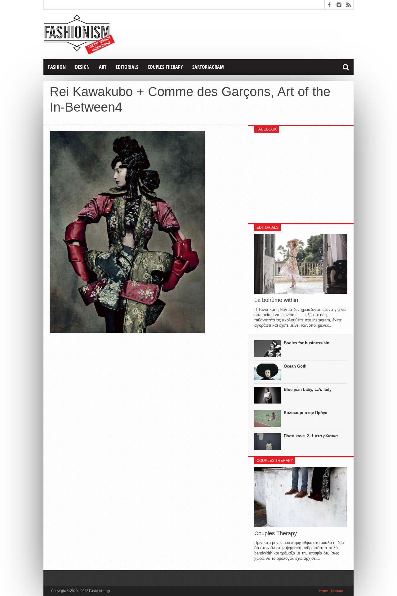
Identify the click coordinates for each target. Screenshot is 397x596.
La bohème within (276, 300)
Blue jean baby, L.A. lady (308, 389)
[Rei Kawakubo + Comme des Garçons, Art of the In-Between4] (127, 331)
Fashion (57, 67)
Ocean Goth (295, 366)
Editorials (127, 67)
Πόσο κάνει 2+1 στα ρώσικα (311, 436)
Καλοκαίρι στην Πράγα (306, 412)
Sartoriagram (208, 67)
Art (102, 67)
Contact (337, 591)
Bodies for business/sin (306, 343)
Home (323, 591)
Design (82, 67)
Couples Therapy (165, 67)
